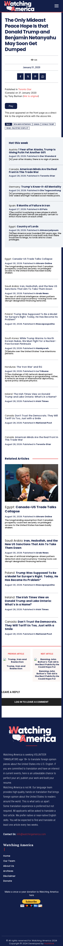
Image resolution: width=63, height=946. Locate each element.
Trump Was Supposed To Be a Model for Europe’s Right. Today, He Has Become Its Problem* (31, 316)
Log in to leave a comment (31, 701)
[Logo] (27, 6)
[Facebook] (20, 76)
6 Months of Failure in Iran (33, 205)
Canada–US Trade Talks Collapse (32, 258)
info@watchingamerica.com (31, 834)
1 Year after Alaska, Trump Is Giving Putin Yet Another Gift (32, 151)
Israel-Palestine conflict (17, 128)
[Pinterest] (35, 76)
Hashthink (49, 943)
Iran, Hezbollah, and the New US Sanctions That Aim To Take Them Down (31, 288)
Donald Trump (48, 124)
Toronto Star (24, 89)
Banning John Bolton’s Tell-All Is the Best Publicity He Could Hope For (47, 675)
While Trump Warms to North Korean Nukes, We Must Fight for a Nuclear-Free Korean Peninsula (30, 341)
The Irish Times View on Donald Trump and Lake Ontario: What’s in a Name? (31, 395)
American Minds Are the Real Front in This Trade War (33, 170)
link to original (31, 96)
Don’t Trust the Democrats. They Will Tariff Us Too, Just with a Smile (31, 417)
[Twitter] (28, 76)
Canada (37, 124)
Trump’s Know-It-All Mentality (41, 186)
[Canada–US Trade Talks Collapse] (31, 483)
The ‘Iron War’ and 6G (29, 366)
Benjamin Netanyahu (22, 124)
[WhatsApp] (42, 76)
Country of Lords (27, 226)
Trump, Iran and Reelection (16, 667)
